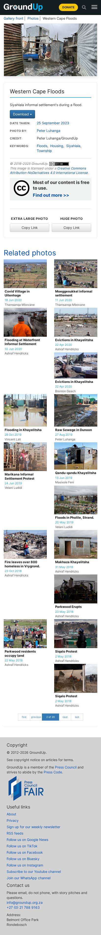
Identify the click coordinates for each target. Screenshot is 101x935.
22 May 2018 (14, 660)
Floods (42, 146)
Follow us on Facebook (25, 852)
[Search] (84, 7)
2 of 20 (50, 716)
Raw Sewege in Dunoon (73, 430)
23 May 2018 (64, 612)
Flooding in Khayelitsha (23, 430)
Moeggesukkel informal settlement (73, 293)
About (11, 814)
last (77, 716)
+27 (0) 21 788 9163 (23, 907)
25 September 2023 (53, 123)
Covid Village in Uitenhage (17, 293)
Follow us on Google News (27, 839)
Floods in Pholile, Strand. (74, 517)
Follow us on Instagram (25, 865)
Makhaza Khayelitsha (72, 562)
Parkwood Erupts (68, 607)
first (24, 716)
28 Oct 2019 (13, 434)
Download (21, 114)
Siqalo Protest (66, 651)
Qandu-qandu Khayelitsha (75, 473)
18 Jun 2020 (13, 300)
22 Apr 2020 (63, 345)
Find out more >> (51, 195)
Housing (56, 146)
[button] (94, 7)
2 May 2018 (63, 656)
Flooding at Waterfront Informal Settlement (22, 342)
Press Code (53, 772)
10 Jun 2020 (13, 349)
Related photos (30, 252)
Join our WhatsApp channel (28, 878)
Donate (68, 7)
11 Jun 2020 (63, 300)
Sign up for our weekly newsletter (33, 827)
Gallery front (13, 18)
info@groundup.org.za (25, 902)
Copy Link (30, 227)
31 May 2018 (64, 567)
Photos (32, 18)
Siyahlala (73, 146)
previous (36, 716)
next (65, 716)
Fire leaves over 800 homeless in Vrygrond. (22, 564)
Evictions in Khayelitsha (74, 340)
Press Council (65, 767)
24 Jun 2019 (13, 483)
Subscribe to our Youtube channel (34, 871)
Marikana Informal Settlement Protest (19, 476)
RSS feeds (15, 833)
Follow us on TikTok (22, 846)
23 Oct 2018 (13, 571)
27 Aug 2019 (63, 434)
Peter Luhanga (48, 131)
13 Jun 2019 (63, 478)
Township (44, 151)
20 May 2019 (64, 522)
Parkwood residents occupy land (20, 653)
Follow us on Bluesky (23, 859)
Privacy (13, 820)
